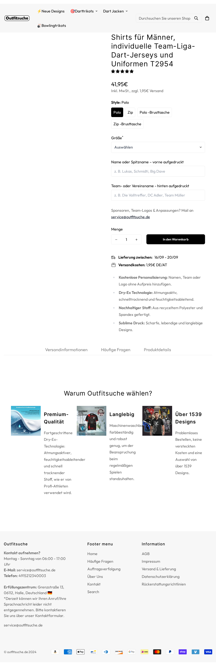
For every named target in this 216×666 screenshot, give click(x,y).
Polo (117, 112)
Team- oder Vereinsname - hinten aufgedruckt (150, 185)
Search (93, 591)
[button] (122, 71)
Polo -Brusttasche (155, 112)
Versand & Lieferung (159, 568)
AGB (146, 553)
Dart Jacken (113, 11)
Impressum (151, 561)
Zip (130, 112)
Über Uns (95, 576)
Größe (117, 137)
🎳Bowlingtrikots (51, 25)
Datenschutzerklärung (161, 576)
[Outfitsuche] (17, 18)
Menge (117, 229)
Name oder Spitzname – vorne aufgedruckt (147, 162)
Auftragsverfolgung (103, 568)
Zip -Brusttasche (127, 123)
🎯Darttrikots (82, 11)
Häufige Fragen (100, 561)
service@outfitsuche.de (130, 216)
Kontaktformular (49, 615)
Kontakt (94, 584)
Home (92, 553)
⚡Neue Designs (51, 11)
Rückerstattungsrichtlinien (164, 584)
